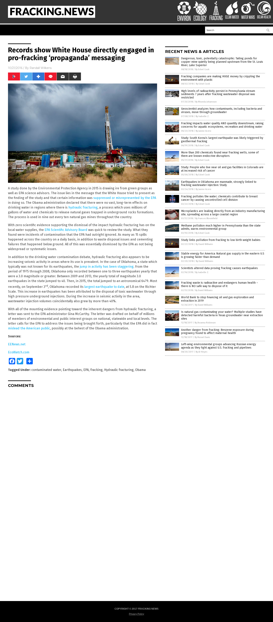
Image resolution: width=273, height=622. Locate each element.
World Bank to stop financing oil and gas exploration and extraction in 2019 (217, 299)
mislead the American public (29, 328)
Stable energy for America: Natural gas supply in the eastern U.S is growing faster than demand (222, 255)
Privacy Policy (136, 614)
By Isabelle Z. (202, 116)
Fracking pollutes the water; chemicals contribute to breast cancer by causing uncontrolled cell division (219, 198)
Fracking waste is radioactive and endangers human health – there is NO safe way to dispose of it (219, 284)
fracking (96, 370)
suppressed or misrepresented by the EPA (124, 198)
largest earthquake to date (104, 287)
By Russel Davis (202, 337)
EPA (86, 370)
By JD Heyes (201, 352)
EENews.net (16, 344)
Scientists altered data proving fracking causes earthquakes (219, 268)
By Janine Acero (203, 131)
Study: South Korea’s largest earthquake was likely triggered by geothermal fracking (222, 139)
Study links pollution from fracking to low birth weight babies (220, 240)
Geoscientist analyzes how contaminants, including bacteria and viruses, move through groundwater (221, 110)
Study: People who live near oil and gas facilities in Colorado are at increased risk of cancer (222, 169)
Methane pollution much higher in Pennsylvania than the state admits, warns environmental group (221, 227)
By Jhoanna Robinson (205, 322)
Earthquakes (72, 370)
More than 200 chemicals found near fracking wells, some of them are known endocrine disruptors (220, 154)
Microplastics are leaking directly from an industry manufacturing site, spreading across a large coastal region (223, 212)
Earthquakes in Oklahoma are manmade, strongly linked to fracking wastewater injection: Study (218, 183)
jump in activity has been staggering (107, 266)
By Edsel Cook (202, 69)
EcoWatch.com (18, 352)
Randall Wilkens (41, 68)
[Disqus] (82, 441)
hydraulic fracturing (83, 207)
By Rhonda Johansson (206, 101)
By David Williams (204, 244)
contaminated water (46, 370)
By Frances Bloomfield (206, 218)
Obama (140, 370)
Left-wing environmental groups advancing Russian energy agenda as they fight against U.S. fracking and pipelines (218, 346)
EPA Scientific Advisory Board (66, 230)
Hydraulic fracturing (119, 370)
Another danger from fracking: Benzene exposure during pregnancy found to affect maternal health (217, 331)
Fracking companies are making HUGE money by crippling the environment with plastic (220, 78)
